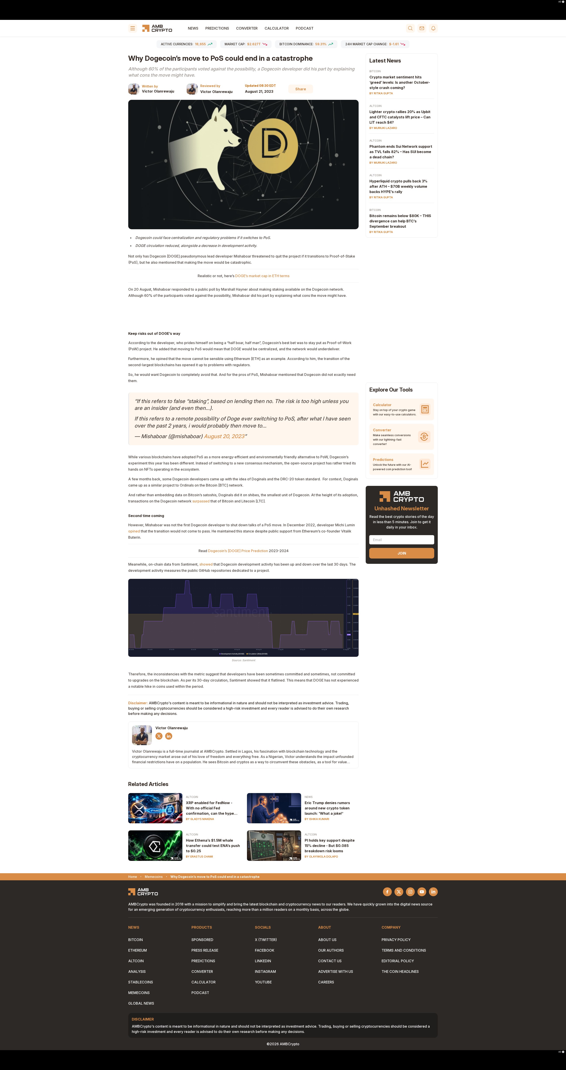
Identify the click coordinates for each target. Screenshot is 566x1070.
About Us (327, 939)
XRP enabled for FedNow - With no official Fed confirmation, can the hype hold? (210, 808)
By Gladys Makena (200, 819)
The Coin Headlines (400, 971)
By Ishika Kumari (317, 819)
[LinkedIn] (168, 736)
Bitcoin (375, 71)
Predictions (217, 28)
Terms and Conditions (404, 950)
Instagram (265, 971)
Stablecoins (140, 982)
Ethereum (137, 950)
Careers (326, 982)
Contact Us (330, 961)
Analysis (137, 971)
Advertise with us (335, 971)
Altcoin (192, 797)
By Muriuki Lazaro (383, 128)
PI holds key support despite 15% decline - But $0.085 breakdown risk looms (330, 845)
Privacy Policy (396, 939)
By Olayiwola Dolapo (321, 856)
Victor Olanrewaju (158, 91)
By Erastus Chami (199, 856)
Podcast (305, 28)
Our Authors (331, 950)
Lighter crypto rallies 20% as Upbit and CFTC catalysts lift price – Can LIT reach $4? (399, 117)
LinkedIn (263, 961)
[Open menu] (132, 28)
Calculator (277, 28)
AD (559, 2)
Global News (141, 1003)
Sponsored (202, 939)
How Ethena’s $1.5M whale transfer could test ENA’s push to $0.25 (213, 845)
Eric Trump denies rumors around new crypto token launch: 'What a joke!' (327, 808)
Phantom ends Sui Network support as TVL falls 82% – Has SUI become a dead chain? (400, 151)
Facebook (264, 950)
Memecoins (139, 992)
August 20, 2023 (224, 436)
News (193, 28)
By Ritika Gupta (381, 93)
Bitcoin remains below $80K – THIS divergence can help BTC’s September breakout (400, 221)
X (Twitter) (266, 939)
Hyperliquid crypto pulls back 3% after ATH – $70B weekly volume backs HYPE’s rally (398, 186)
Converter (247, 28)
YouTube (263, 982)
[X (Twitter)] (159, 736)
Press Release (204, 950)
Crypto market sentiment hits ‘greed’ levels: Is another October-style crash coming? (399, 82)
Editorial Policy (398, 961)
